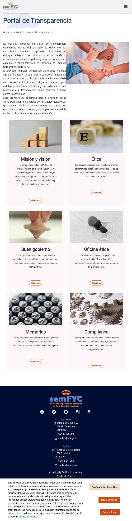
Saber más (36, 200)
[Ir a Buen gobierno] (35, 227)
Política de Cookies (66, 476)
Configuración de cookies (104, 487)
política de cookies (28, 516)
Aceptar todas (110, 512)
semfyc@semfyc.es (67, 438)
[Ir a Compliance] (96, 309)
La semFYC (18, 32)
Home (6, 32)
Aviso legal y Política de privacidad (66, 472)
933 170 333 (67, 434)
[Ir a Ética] (96, 136)
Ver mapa (61, 429)
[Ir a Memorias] (35, 309)
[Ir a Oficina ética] (96, 227)
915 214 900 (67, 460)
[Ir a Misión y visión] (35, 136)
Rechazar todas (109, 499)
